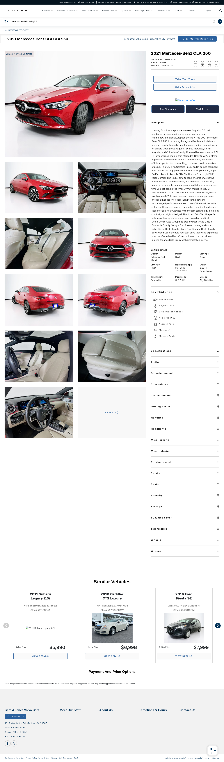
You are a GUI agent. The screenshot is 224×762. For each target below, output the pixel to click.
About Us (106, 710)
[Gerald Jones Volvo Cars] (18, 10)
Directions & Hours (153, 710)
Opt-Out (76, 758)
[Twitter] (14, 743)
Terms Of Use (43, 758)
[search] (220, 10)
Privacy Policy (31, 758)
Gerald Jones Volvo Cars (14, 758)
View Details (40, 656)
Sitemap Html (56, 758)
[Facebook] (8, 743)
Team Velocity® (180, 758)
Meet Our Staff (70, 710)
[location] (134, 2)
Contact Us (17, 716)
